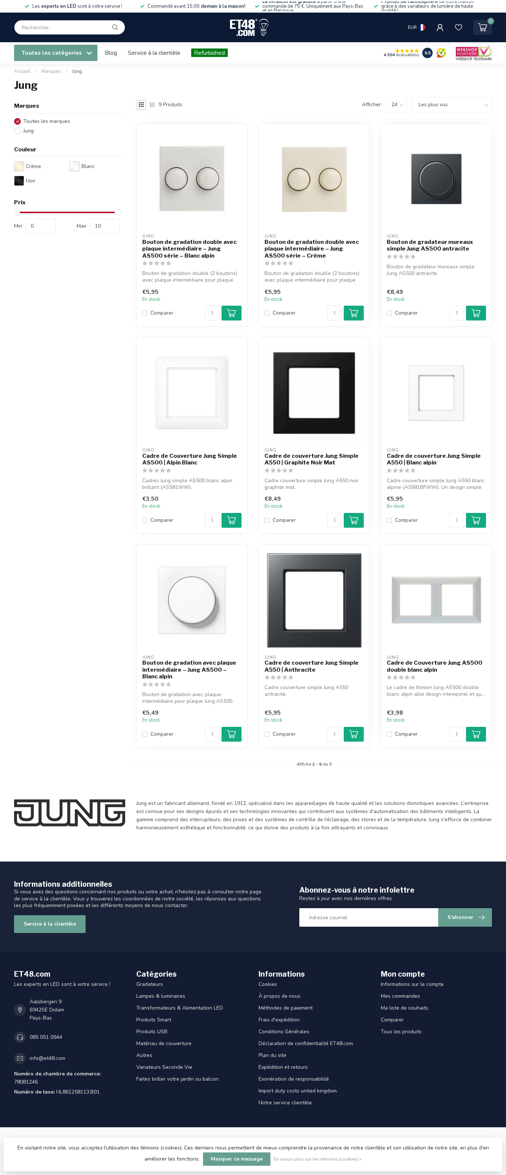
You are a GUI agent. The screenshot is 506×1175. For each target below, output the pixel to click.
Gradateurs (149, 984)
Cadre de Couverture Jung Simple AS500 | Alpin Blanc (189, 459)
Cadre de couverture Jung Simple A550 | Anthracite (311, 666)
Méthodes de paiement (286, 1007)
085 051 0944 (46, 1037)
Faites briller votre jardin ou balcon (177, 1078)
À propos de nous (279, 996)
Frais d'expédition (279, 1019)
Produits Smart (153, 1019)
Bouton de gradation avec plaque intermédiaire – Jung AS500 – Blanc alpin (189, 669)
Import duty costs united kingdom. (298, 1090)
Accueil (22, 71)
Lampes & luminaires (160, 996)
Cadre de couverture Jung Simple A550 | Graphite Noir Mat (311, 459)
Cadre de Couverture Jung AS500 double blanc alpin (434, 666)
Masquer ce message (237, 1158)
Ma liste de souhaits (404, 1007)
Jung (77, 71)
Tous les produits (401, 1031)
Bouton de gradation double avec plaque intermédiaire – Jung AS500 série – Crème (311, 249)
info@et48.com (47, 1058)
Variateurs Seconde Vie (164, 1067)
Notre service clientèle (285, 1102)
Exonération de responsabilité (294, 1078)
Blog (111, 53)
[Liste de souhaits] (458, 27)
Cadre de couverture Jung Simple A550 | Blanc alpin (434, 459)
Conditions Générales (284, 1031)
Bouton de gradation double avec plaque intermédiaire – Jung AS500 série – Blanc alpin (189, 249)
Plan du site (272, 1055)
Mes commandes (400, 996)
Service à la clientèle (154, 53)
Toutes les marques (46, 121)
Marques (51, 71)
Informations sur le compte (412, 984)
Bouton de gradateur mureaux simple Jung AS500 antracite (430, 245)
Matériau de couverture (164, 1043)
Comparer (161, 313)
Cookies (268, 984)
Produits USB (151, 1031)
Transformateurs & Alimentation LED (179, 1007)
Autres (144, 1055)
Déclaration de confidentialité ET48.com (306, 1043)
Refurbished (209, 53)
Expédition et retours (283, 1067)
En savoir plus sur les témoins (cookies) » (318, 1159)
